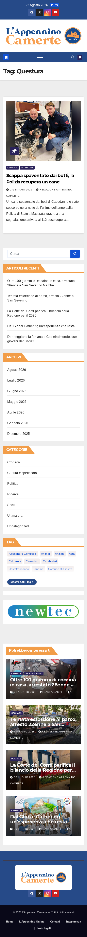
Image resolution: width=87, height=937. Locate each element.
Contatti (55, 921)
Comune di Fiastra (60, 569)
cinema (39, 569)
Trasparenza (73, 921)
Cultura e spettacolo (22, 473)
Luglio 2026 (16, 380)
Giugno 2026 (16, 391)
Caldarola (15, 561)
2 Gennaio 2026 (21, 189)
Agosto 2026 (16, 369)
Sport (11, 505)
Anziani (59, 553)
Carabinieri (50, 561)
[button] (72, 57)
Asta (72, 553)
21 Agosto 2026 (25, 692)
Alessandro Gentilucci (22, 553)
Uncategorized (18, 526)
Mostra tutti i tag (21, 581)
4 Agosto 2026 (25, 731)
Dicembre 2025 (18, 433)
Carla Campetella (58, 692)
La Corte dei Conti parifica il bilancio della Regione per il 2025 (43, 770)
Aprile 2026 (15, 412)
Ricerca (13, 494)
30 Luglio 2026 (25, 777)
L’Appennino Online (31, 921)
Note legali (44, 928)
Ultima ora (27, 168)
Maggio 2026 (17, 401)
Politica (12, 483)
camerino (32, 561)
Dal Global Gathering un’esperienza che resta (41, 326)
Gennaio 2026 (17, 423)
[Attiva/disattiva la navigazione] (40, 57)
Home (9, 921)
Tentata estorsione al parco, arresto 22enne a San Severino (43, 724)
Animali (45, 553)
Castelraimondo (19, 569)
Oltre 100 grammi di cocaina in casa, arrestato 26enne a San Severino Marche (43, 685)
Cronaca (12, 168)
